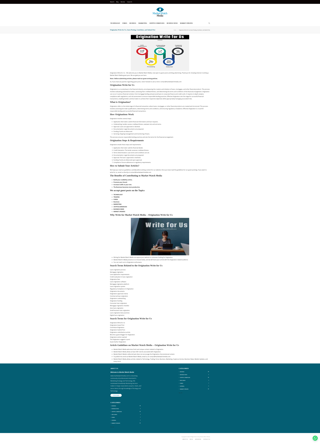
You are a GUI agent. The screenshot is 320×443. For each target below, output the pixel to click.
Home (175, 30)
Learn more (116, 395)
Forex (124, 23)
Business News (172, 23)
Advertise (122, 1)
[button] (315, 438)
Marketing (142, 23)
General (126, 420)
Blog (117, 1)
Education (126, 414)
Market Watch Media (205, 436)
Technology (115, 23)
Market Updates (186, 23)
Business (133, 23)
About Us (112, 1)
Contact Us (129, 1)
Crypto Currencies (156, 23)
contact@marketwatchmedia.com (171, 82)
